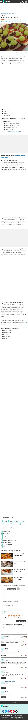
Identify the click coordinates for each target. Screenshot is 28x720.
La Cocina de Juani (7, 21)
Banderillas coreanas (7, 545)
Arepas (23, 524)
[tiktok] (16, 711)
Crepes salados (16, 524)
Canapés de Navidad (7, 524)
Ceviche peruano (6, 531)
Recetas (2, 13)
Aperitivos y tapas (7, 13)
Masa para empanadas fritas (9, 536)
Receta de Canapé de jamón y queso (19, 578)
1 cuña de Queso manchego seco (12, 123)
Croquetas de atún (7, 538)
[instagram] (8, 711)
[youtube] (11, 711)
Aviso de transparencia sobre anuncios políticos (10, 718)
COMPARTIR (22, 2)
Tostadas (12, 521)
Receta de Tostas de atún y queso (20, 562)
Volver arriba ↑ (14, 703)
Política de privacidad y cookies (7, 717)
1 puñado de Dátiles (9, 130)
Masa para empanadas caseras (9, 540)
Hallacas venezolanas (7, 547)
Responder (3, 645)
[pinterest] (14, 711)
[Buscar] (26, 2)
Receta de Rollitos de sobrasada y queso (19, 554)
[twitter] (6, 711)
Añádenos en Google (22, 53)
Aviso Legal (22, 715)
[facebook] (3, 711)
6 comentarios (18, 19)
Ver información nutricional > (14, 131)
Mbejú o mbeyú (6, 534)
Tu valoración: (6, 618)
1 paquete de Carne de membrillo (12, 127)
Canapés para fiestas (20, 521)
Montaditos (5, 521)
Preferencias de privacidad (18, 717)
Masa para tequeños (7, 542)
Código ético (22, 718)
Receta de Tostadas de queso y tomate (19, 570)
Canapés (12, 13)
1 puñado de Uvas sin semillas (12, 125)
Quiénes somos (16, 715)
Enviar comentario (21, 621)
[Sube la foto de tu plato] (18, 589)
